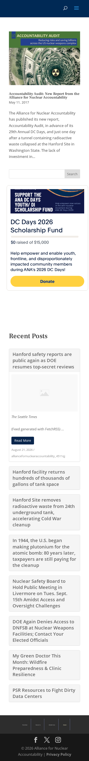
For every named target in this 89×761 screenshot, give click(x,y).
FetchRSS (52, 429)
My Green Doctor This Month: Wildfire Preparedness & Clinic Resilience (37, 665)
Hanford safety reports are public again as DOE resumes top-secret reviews (43, 360)
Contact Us (38, 724)
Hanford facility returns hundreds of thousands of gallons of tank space (41, 478)
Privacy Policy (58, 754)
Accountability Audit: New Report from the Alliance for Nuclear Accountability (44, 95)
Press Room (24, 724)
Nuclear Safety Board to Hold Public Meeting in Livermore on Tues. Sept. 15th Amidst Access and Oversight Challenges (40, 593)
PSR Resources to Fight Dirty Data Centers (44, 693)
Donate (64, 724)
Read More (22, 440)
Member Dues (52, 724)
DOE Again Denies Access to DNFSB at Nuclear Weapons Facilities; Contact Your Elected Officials (43, 631)
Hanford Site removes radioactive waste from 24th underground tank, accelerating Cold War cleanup (44, 512)
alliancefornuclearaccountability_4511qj (38, 456)
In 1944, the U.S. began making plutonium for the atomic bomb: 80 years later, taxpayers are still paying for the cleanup (44, 552)
